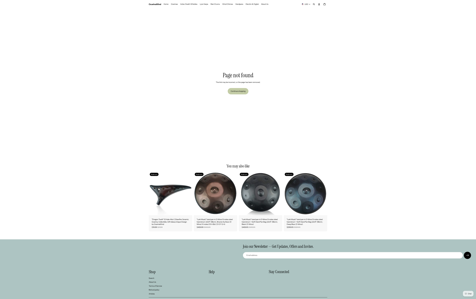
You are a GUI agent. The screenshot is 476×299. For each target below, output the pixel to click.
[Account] (319, 4)
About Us (152, 282)
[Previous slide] (152, 193)
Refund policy (154, 290)
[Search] (314, 4)
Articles (152, 294)
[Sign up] (467, 255)
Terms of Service (155, 286)
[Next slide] (188, 193)
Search (151, 278)
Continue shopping (238, 91)
